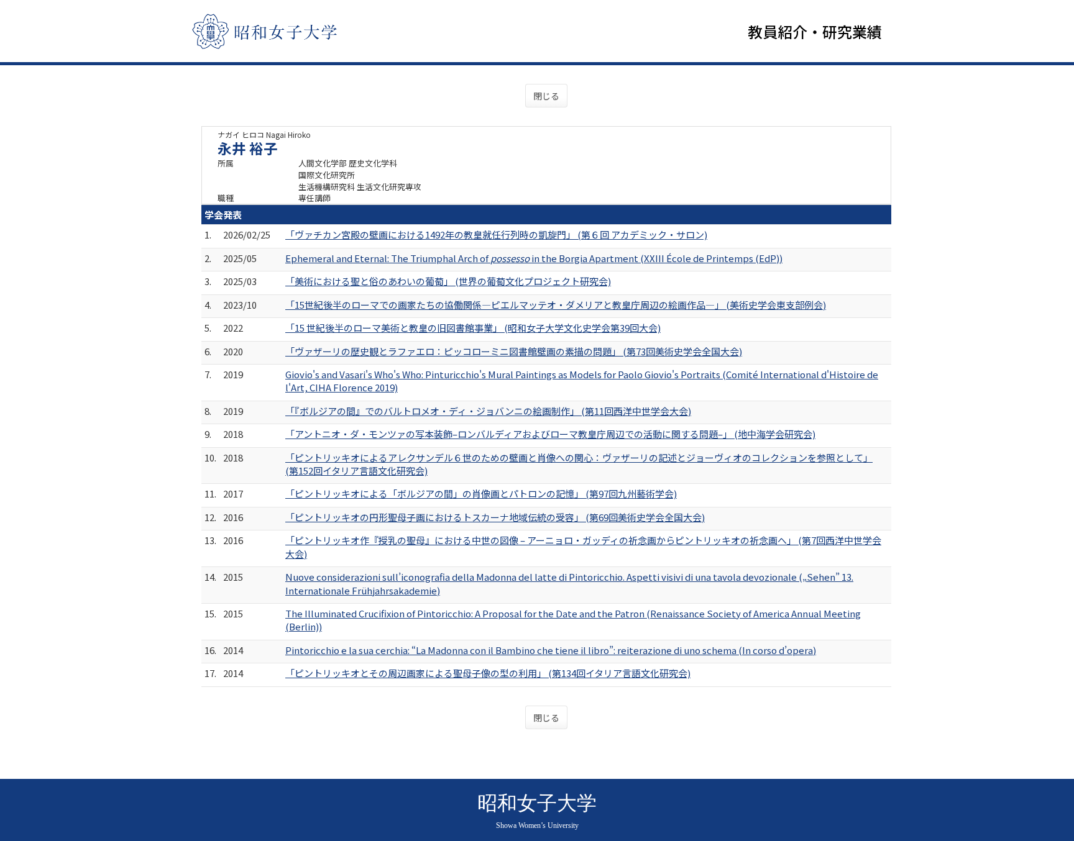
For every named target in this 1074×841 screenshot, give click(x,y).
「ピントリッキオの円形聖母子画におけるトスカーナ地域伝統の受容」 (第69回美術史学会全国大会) (495, 517)
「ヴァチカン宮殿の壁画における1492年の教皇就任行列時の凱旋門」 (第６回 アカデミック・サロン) (496, 234)
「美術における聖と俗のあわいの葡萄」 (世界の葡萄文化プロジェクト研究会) (448, 281)
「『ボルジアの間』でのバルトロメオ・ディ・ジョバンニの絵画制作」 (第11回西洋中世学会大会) (488, 410)
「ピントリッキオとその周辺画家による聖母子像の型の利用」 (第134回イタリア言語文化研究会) (488, 673)
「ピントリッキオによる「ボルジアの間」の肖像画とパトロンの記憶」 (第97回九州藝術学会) (481, 493)
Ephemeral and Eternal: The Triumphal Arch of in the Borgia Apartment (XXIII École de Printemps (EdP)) (534, 258)
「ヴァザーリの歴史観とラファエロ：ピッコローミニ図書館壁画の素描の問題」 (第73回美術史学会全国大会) (513, 351)
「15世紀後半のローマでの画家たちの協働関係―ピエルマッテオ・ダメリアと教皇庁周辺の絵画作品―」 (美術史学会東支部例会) (555, 304)
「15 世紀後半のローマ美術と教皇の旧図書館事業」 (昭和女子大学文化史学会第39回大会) (473, 327)
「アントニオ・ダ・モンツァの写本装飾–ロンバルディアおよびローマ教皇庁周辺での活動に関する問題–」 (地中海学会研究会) (550, 433)
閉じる (546, 95)
